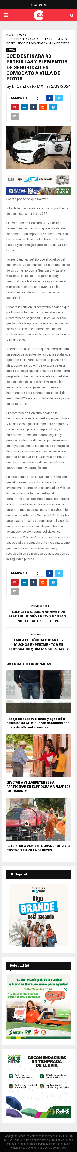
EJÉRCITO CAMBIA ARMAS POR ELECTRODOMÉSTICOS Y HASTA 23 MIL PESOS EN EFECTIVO (38, 616)
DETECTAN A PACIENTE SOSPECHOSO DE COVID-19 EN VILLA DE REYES (38, 848)
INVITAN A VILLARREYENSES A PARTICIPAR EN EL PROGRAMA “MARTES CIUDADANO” (38, 787)
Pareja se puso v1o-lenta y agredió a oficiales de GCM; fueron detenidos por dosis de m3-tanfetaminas (37, 723)
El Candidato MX (27, 86)
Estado (11, 50)
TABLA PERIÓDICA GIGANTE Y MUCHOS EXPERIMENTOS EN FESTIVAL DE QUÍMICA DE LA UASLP (39, 644)
